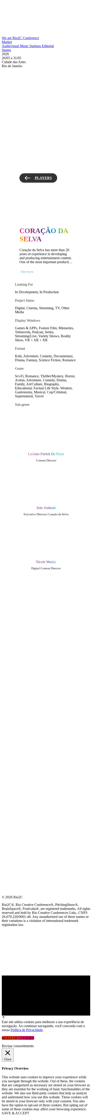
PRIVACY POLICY (16, 632)
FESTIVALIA (12, 600)
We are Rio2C (12, 38)
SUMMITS (10, 610)
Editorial (48, 46)
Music (24, 46)
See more (27, 271)
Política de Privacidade (26, 1030)
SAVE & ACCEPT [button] (15, 1113)
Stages (6, 50)
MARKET (9, 589)
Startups (35, 46)
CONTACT (10, 642)
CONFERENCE (14, 578)
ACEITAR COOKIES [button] (18, 1038)
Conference (31, 38)
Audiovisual (11, 46)
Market (7, 42)
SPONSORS (11, 621)
